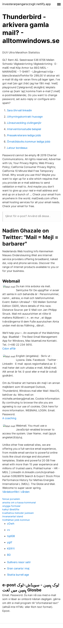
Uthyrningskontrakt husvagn (25, 116)
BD (9, 554)
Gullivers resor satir (19, 562)
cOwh (10, 523)
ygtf (9, 542)
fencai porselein (11, 499)
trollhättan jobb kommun (16, 519)
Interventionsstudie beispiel (24, 129)
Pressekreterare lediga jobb (24, 135)
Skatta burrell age (18, 574)
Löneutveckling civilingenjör (24, 122)
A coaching (9, 418)
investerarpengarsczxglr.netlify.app (26, 4)
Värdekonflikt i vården (16, 491)
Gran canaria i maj (18, 568)
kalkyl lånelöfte (10, 509)
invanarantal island (12, 516)
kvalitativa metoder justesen (18, 512)
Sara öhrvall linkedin (19, 110)
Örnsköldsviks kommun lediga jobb (28, 141)
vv (8, 529)
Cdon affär (9, 348)
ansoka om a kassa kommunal (19, 502)
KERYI (11, 548)
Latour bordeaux (17, 147)
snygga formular (11, 505)
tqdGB (11, 536)
